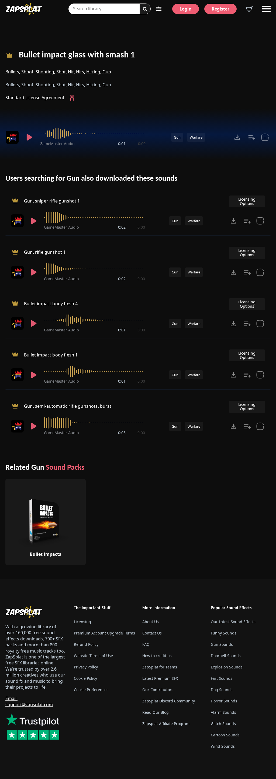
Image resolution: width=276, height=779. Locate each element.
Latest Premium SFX (160, 678)
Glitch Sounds (223, 723)
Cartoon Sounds (225, 734)
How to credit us (157, 655)
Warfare (196, 137)
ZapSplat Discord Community (168, 700)
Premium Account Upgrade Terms (104, 633)
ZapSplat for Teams (159, 667)
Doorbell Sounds (226, 655)
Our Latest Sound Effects (233, 621)
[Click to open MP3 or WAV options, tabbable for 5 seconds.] (237, 137)
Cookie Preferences (91, 689)
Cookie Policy (85, 678)
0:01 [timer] (122, 143)
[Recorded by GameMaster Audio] (12, 137)
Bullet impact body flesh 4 (51, 304)
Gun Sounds (222, 644)
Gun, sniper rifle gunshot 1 (52, 201)
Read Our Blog (155, 712)
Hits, (80, 72)
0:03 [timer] (122, 432)
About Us (150, 621)
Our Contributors (157, 689)
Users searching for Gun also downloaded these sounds (91, 179)
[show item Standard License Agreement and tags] (265, 137)
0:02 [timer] (122, 227)
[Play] (29, 137)
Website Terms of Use (93, 655)
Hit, (71, 72)
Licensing (82, 621)
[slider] (93, 133)
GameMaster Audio (57, 143)
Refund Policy (86, 644)
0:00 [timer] (142, 143)
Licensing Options (247, 201)
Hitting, (93, 72)
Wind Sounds (223, 746)
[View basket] (249, 9)
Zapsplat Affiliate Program (165, 723)
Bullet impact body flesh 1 (51, 355)
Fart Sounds (221, 678)
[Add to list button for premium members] (251, 137)
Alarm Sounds (223, 712)
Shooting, (45, 72)
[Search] (145, 9)
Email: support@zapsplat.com (29, 701)
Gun (106, 72)
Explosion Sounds (227, 667)
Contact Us (152, 633)
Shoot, (27, 72)
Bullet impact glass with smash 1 (77, 55)
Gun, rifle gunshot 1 (44, 252)
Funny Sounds (223, 633)
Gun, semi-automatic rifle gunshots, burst (67, 406)
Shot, (61, 72)
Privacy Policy (86, 667)
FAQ (146, 644)
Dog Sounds (222, 689)
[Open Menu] (266, 9)
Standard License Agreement (34, 98)
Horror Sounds (224, 700)
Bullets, (12, 72)
